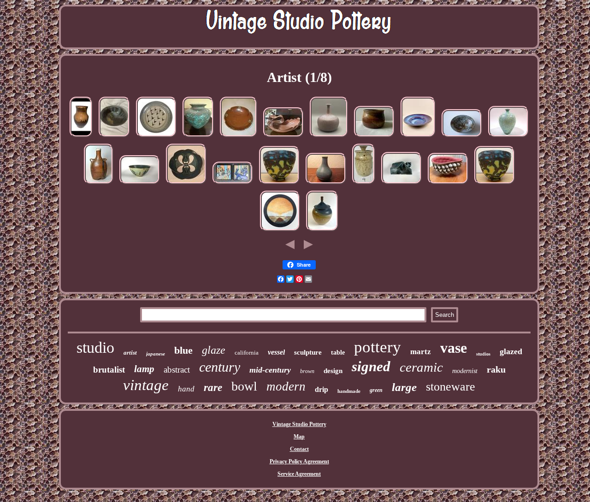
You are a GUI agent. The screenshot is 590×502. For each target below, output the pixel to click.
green (376, 390)
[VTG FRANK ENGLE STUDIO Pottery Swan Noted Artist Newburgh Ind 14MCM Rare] (283, 137)
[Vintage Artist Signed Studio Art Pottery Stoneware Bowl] (139, 184)
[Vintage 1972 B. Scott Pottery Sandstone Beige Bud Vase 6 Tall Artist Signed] (328, 137)
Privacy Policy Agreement (299, 461)
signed (371, 366)
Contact (299, 449)
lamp (144, 368)
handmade (348, 391)
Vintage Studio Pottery (299, 424)
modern (286, 386)
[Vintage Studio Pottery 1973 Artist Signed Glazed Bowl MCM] (239, 137)
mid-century (270, 369)
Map (299, 436)
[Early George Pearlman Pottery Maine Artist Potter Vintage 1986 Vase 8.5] (279, 184)
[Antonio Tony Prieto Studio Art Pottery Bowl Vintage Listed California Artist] (156, 137)
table (338, 352)
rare (213, 387)
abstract (177, 369)
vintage (146, 385)
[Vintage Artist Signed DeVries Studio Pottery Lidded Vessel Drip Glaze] (322, 231)
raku (496, 369)
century (219, 366)
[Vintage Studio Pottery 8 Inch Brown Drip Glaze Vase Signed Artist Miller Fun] (81, 137)
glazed (511, 351)
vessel (276, 352)
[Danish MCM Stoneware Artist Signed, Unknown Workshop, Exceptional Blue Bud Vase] (325, 184)
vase (453, 347)
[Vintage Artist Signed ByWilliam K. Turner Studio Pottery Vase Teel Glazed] (198, 137)
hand (186, 389)
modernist (465, 371)
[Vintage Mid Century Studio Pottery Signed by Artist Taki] (374, 137)
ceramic (421, 367)
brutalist (109, 369)
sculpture (308, 352)
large (404, 387)
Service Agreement (299, 474)
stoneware (450, 386)
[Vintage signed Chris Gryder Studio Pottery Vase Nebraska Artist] (448, 184)
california (247, 352)
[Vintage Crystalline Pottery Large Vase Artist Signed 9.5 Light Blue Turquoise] (508, 137)
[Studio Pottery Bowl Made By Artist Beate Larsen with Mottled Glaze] (114, 137)
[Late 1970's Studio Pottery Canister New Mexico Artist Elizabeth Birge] (364, 184)
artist (130, 352)
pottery (377, 347)
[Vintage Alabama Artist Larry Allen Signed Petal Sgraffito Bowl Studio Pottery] (186, 184)
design (333, 370)
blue (183, 350)
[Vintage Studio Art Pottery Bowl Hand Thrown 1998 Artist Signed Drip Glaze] (461, 137)
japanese (155, 353)
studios (483, 353)
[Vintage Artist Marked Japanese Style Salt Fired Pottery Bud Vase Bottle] (99, 184)
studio (95, 347)
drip (321, 389)
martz (420, 351)
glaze (213, 350)
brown (307, 371)
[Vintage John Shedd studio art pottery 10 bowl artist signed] (418, 137)
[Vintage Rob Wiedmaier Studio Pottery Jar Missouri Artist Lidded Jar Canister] (280, 231)
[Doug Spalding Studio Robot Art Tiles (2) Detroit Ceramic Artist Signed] (232, 184)
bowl (244, 386)
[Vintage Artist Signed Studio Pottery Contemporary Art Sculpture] (401, 184)
